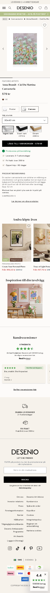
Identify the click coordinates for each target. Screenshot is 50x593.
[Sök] (10, 8)
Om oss (20, 497)
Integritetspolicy (34, 520)
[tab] (6, 77)
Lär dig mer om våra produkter (24, 201)
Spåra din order (34, 506)
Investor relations (15, 501)
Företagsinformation (14, 511)
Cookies (30, 515)
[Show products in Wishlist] (40, 8)
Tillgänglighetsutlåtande (12, 524)
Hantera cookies (34, 531)
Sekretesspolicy (25, 488)
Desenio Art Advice (35, 497)
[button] (39, 581)
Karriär (20, 515)
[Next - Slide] (47, 49)
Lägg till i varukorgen (25, 143)
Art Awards (18, 536)
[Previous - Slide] (3, 49)
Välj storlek (7, 115)
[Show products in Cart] (46, 8)
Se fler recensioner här (25, 389)
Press (21, 506)
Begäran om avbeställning (33, 525)
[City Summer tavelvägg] (25, 301)
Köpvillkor (31, 511)
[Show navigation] (4, 8)
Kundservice (32, 501)
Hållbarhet (18, 520)
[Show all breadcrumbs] (5, 19)
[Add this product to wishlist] (44, 25)
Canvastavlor (17, 19)
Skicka (25, 479)
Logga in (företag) (15, 541)
